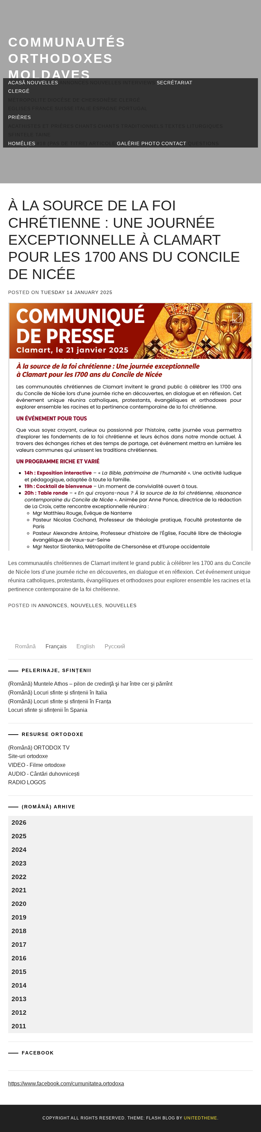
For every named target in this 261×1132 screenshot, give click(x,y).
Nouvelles (42, 82)
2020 (19, 903)
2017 (19, 944)
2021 (19, 890)
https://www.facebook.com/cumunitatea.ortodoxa (66, 1083)
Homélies (21, 143)
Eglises (19, 108)
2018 (19, 930)
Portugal (133, 108)
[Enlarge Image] (237, 317)
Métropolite (27, 100)
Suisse (64, 108)
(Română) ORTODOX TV (39, 748)
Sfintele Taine (29, 134)
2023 (19, 863)
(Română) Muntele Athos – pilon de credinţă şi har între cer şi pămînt (90, 684)
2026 (19, 822)
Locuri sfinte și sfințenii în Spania (47, 710)
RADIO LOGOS (27, 782)
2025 (19, 836)
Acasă (16, 82)
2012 (19, 1012)
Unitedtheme (200, 1118)
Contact (174, 143)
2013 (19, 998)
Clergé (19, 91)
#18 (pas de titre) (62, 143)
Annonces (74, 82)
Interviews (139, 82)
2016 (19, 958)
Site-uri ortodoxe (28, 756)
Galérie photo (138, 143)
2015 (19, 971)
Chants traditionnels (130, 126)
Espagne (105, 108)
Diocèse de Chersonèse (83, 100)
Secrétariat (175, 82)
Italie (83, 108)
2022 (19, 876)
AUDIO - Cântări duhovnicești (44, 774)
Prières (19, 117)
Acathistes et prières (41, 126)
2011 (19, 1026)
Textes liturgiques (194, 126)
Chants (86, 126)
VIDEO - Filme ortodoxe (37, 765)
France (42, 108)
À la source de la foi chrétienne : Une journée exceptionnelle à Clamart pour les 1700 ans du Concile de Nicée (124, 240)
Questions (203, 143)
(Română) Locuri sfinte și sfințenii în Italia (57, 693)
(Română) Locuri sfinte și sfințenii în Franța (59, 701)
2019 (19, 917)
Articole (102, 143)
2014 (19, 985)
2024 (19, 849)
